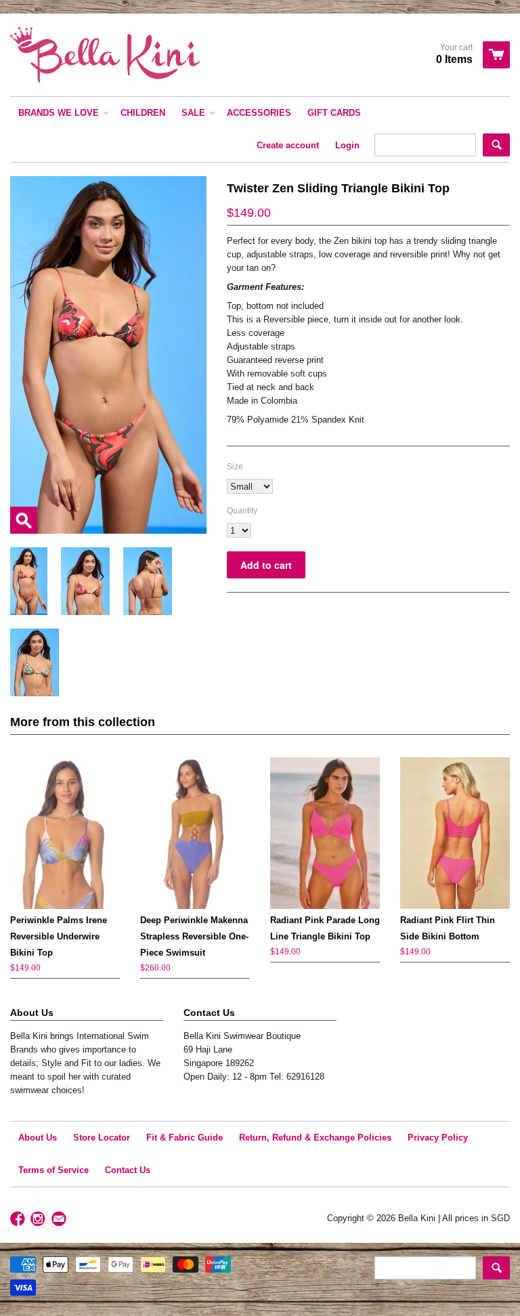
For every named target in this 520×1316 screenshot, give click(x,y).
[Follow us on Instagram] (39, 1219)
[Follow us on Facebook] (19, 1219)
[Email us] (60, 1219)
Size (235, 466)
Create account (288, 145)
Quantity (242, 510)
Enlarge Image (23, 520)
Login (347, 145)
